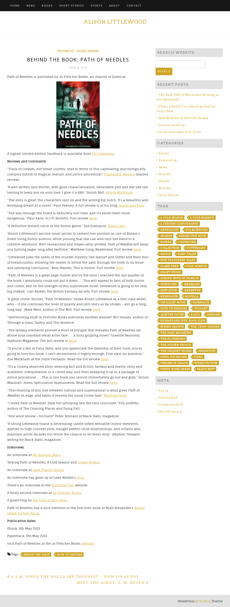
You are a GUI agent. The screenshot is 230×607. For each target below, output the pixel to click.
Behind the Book (36, 554)
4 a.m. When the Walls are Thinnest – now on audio (75, 576)
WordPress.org (170, 411)
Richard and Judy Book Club (182, 320)
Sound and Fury (131, 205)
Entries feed (168, 398)
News (31, 5)
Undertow (207, 350)
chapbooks (187, 241)
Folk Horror (196, 266)
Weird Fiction (206, 363)
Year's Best (206, 369)
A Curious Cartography (179, 223)
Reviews (93, 51)
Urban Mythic (89, 462)
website (88, 543)
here (93, 218)
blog (80, 477)
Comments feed (171, 404)
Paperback (201, 302)
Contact (134, 5)
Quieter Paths (172, 314)
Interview (168, 284)
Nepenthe (192, 290)
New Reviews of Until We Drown (183, 118)
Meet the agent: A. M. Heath (111, 582)
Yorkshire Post (62, 485)
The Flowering (172, 338)
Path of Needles (69, 554)
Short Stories (71, 5)
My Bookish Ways (46, 455)
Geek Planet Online (48, 470)
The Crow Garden (205, 326)
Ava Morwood (197, 229)
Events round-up (172, 125)
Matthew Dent (115, 395)
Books (47, 5)
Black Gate (116, 226)
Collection (169, 247)
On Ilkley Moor (173, 302)
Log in (164, 391)
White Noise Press (175, 369)
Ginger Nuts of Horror (179, 278)
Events (96, 5)
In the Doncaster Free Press (180, 132)
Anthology (169, 229)
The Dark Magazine (175, 332)
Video (198, 356)
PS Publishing (103, 153)
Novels (82, 51)
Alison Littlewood (115, 22)
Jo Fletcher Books (67, 493)
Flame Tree (169, 266)
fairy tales (187, 253)
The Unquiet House (176, 350)
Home (15, 5)
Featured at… (169, 160)
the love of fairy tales (50, 500)
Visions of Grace (174, 363)
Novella (165, 174)
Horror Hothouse (119, 192)
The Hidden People (175, 344)
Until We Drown (173, 356)
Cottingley (196, 247)
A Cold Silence (202, 217)
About (114, 5)
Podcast (201, 308)
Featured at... (66, 51)
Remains (213, 314)
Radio (195, 314)
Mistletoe (168, 290)
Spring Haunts (172, 326)
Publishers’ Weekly (119, 174)
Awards (166, 235)
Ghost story (170, 272)
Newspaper (169, 296)
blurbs (165, 241)
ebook (165, 253)
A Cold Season (171, 217)
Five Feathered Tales (177, 260)
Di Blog (204, 601)
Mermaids (191, 284)
